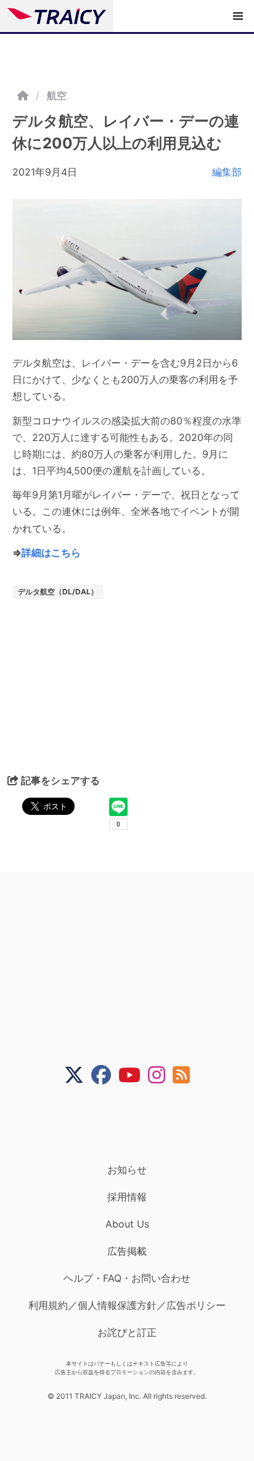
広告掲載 (127, 1251)
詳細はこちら (51, 552)
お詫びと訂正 (127, 1332)
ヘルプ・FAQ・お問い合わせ (126, 1278)
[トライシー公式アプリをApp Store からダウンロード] (134, 1124)
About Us (127, 1224)
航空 (57, 95)
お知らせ (127, 1170)
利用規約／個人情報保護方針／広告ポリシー (127, 1305)
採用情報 (127, 1197)
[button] (238, 16)
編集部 (227, 172)
